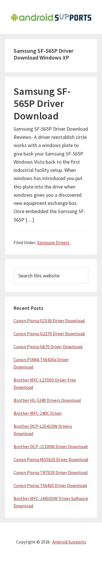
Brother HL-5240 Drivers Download (47, 400)
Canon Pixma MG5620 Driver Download (51, 459)
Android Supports (69, 542)
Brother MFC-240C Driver (38, 413)
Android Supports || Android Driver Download (51, 17)
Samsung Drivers (53, 242)
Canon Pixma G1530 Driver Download (49, 320)
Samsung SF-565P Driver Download (42, 103)
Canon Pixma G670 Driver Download (48, 346)
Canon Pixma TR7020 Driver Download (51, 472)
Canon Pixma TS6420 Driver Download (50, 485)
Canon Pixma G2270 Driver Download (49, 333)
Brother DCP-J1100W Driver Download (51, 446)
